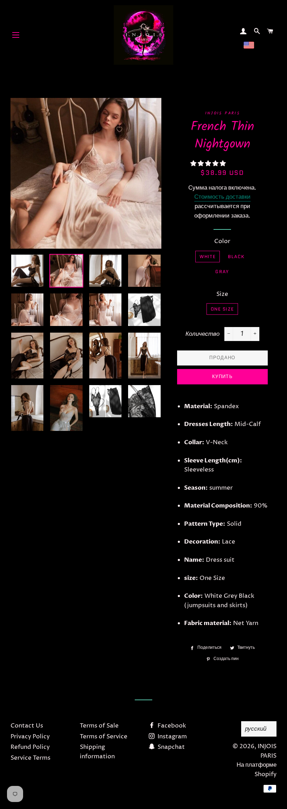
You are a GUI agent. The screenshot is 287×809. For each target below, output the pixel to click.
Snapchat (170, 747)
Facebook (171, 726)
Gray (222, 271)
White (208, 256)
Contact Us (26, 726)
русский (255, 729)
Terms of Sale (99, 726)
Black (236, 256)
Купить (222, 376)
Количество (202, 334)
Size (222, 294)
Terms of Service (103, 736)
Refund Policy (30, 747)
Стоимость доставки (222, 197)
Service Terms (30, 758)
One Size (222, 309)
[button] (208, 163)
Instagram (171, 736)
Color (222, 241)
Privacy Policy (30, 736)
